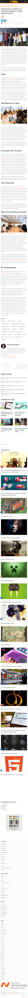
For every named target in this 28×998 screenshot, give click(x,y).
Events (2, 854)
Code (2, 880)
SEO (2, 865)
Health (2, 953)
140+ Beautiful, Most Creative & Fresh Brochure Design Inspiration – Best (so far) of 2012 (13, 494)
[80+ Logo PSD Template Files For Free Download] (14, 764)
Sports (2, 974)
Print (2, 916)
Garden (3, 946)
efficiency (22, 323)
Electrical (3, 931)
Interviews (3, 910)
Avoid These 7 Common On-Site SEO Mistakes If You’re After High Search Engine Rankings (13, 731)
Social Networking (5, 867)
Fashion (3, 938)
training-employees (18, 337)
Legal (2, 861)
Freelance (3, 859)
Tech (25, 334)
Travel (2, 979)
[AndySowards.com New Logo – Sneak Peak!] (14, 698)
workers (4, 339)
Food (2, 940)
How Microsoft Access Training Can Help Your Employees (6, 414)
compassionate (14, 323)
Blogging (3, 846)
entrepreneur (22, 326)
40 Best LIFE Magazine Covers (7, 623)
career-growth (5, 323)
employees (14, 326)
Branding (3, 848)
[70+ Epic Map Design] (14, 634)
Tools (2, 976)
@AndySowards (4, 354)
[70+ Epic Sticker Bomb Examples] (14, 677)
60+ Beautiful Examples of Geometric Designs (11, 602)
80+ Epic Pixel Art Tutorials (7, 516)
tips (10, 337)
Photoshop (3, 914)
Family (2, 936)
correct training (17, 186)
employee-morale (6, 326)
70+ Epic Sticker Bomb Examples (8, 687)
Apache (2, 876)
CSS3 (2, 884)
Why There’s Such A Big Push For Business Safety (21, 430)
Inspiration (15, 329)
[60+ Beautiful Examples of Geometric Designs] (14, 591)
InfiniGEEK (3, 806)
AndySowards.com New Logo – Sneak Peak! (11, 709)
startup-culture (18, 334)
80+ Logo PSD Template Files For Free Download (12, 774)
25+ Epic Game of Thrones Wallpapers (9, 753)
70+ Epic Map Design (5, 644)
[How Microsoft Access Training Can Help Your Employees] (7, 405)
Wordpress (4, 897)
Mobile (2, 893)
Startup (16, 6)
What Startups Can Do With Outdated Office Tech (12, 381)
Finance (3, 856)
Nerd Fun (3, 968)
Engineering (4, 933)
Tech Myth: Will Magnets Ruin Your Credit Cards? (12, 666)
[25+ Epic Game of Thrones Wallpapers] (14, 742)
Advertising (4, 844)
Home (2, 957)
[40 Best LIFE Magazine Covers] (14, 612)
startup (10, 334)
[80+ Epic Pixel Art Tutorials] (14, 506)
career (19, 321)
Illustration (4, 906)
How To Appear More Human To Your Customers (20, 414)
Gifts (2, 951)
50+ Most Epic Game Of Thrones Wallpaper (10, 537)
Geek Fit (3, 949)
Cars (2, 927)
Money (2, 961)
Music (2, 966)
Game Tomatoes (4, 804)
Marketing (3, 863)
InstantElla (3, 808)
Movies (2, 964)
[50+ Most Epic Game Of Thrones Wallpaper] (14, 527)
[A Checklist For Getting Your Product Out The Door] (7, 421)
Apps (2, 878)
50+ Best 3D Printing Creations (8, 559)
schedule (4, 334)
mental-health (12, 331)
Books (2, 925)
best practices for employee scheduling (17, 260)
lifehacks (22, 329)
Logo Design (4, 912)
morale (19, 331)
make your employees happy (7, 272)
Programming (4, 895)
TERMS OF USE (3, 995)
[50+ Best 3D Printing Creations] (14, 548)
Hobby (2, 955)
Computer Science (5, 882)
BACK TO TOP (24, 996)
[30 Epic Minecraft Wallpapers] (14, 570)
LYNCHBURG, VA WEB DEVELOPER (15, 992)
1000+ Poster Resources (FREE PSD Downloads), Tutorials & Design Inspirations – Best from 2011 (14, 471)
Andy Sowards (12, 356)
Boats (2, 923)
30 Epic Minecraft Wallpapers (7, 580)
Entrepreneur (9, 6)
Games (2, 944)
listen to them (12, 79)
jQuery (2, 891)
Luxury (2, 959)
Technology (4, 337)
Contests (3, 904)
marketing (4, 331)
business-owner (12, 321)
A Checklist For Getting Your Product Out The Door (6, 430)
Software (3, 972)
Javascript (3, 889)
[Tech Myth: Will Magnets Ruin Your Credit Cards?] (14, 655)
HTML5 (2, 886)
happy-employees (6, 329)
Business (3, 6)
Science (3, 970)
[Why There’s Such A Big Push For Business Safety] (21, 421)
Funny (2, 942)
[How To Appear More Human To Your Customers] (21, 405)
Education (3, 929)
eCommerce (4, 850)
